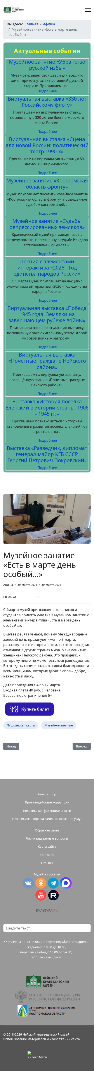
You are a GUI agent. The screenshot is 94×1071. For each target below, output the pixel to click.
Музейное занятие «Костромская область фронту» (47, 183)
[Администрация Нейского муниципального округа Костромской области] (47, 1011)
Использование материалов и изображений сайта (41, 1039)
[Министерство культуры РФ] (47, 996)
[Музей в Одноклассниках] (41, 883)
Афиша (8, 585)
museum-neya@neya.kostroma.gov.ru (60, 942)
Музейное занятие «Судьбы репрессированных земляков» (47, 224)
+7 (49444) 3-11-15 (16, 942)
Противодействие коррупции (47, 802)
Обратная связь (47, 830)
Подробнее (47, 91)
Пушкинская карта (21, 725)
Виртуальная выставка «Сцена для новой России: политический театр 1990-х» (47, 145)
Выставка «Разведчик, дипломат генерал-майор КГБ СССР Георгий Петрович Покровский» (47, 454)
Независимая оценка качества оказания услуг (47, 819)
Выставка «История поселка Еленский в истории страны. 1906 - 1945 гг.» (47, 407)
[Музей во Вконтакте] (28, 883)
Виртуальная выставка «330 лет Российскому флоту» (47, 101)
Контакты (47, 855)
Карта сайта (47, 846)
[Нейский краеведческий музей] (47, 981)
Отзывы (47, 863)
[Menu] (88, 10)
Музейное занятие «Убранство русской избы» (47, 64)
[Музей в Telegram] (53, 883)
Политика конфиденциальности (47, 810)
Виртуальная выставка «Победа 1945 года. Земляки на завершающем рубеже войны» (47, 314)
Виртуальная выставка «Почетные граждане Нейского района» (47, 360)
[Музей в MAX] (66, 883)
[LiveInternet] (56, 1054)
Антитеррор (47, 794)
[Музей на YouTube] (41, 895)
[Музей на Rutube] (53, 895)
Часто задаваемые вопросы (47, 838)
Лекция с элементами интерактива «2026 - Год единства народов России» (47, 267)
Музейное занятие (59, 725)
